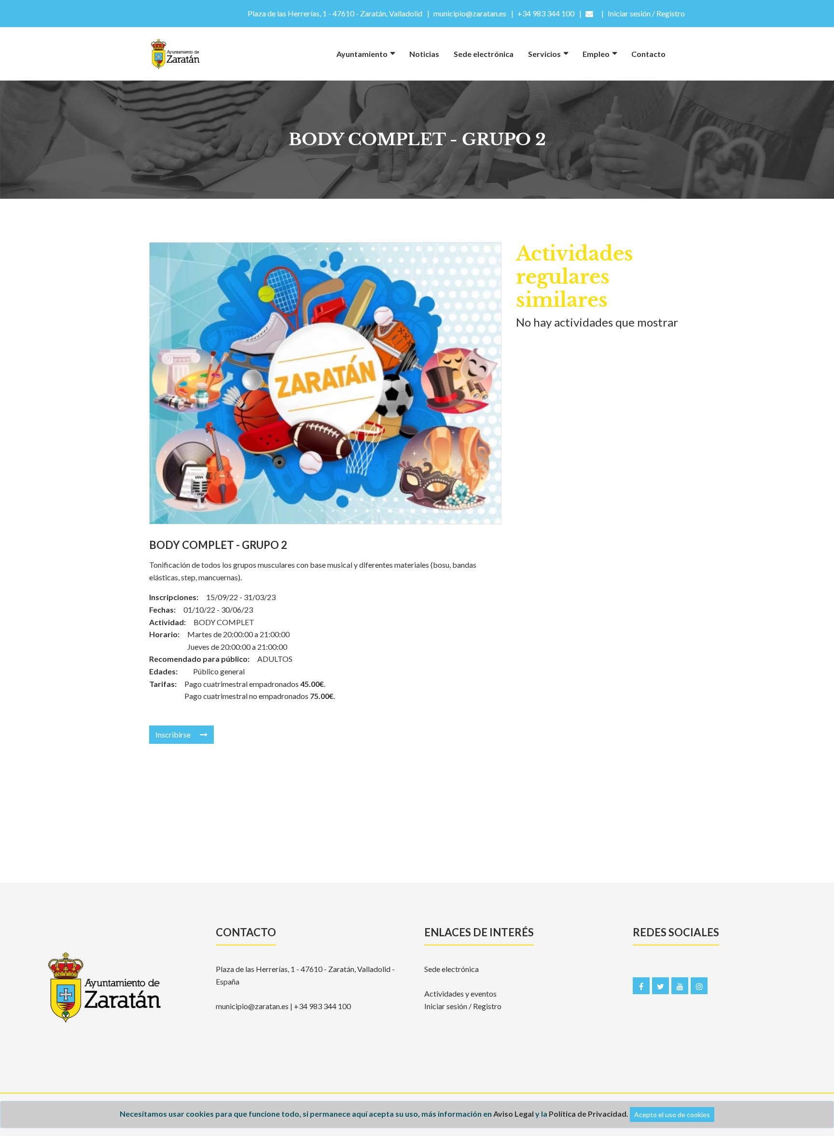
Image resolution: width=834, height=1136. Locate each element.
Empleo (596, 53)
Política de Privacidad (587, 1113)
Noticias (424, 53)
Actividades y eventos (460, 993)
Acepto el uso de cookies (672, 1114)
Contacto (648, 53)
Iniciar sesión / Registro (462, 1006)
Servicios (544, 53)
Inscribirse (173, 734)
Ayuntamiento (362, 53)
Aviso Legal (513, 1113)
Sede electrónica (484, 53)
